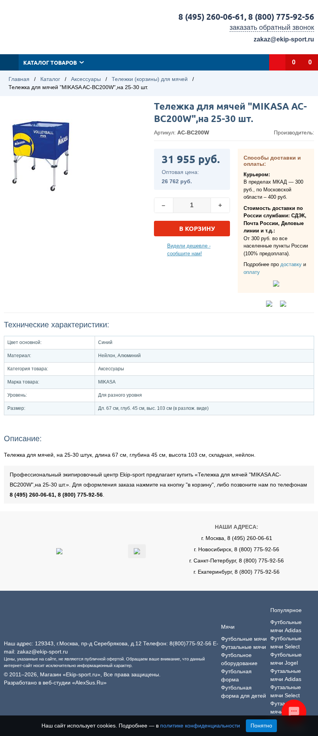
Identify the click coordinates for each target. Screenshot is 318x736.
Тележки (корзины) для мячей (150, 79)
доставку (291, 264)
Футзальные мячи (243, 647)
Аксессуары (86, 79)
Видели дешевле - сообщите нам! (189, 249)
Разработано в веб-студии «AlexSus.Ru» (55, 682)
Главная (19, 79)
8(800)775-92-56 (190, 643)
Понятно (261, 725)
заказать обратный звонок (272, 27)
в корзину (197, 228)
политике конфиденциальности (200, 725)
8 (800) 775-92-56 (281, 16)
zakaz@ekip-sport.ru (284, 39)
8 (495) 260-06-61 (211, 16)
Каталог (50, 79)
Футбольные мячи (244, 639)
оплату (252, 272)
